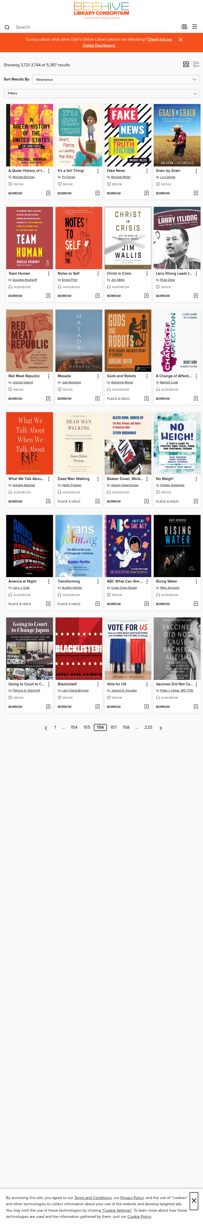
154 (74, 727)
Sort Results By (16, 79)
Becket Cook (169, 382)
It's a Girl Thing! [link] (71, 171)
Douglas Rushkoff (25, 280)
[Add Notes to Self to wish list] (97, 296)
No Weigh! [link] (165, 479)
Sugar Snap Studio (124, 588)
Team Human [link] (19, 273)
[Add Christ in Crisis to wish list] (146, 296)
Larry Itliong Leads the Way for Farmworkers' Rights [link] (175, 273)
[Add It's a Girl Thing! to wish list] (97, 193)
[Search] (7, 27)
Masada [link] (64, 376)
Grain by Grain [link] (168, 171)
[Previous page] (46, 727)
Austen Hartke (72, 588)
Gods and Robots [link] (121, 376)
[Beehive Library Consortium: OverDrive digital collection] (101, 10)
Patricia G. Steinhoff (26, 691)
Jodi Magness (71, 382)
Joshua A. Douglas (124, 691)
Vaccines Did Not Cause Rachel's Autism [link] (175, 684)
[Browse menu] (194, 27)
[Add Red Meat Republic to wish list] (48, 399)
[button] (186, 65)
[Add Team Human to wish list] (48, 296)
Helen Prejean (71, 485)
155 (86, 727)
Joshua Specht (23, 382)
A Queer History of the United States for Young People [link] (27, 171)
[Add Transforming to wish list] (97, 604)
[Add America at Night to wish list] (48, 604)
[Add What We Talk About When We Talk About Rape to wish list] (48, 502)
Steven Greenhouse (124, 485)
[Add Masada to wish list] (97, 399)
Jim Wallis (118, 280)
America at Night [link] (22, 581)
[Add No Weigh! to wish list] (196, 502)
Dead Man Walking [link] (74, 479)
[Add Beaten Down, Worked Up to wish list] (146, 502)
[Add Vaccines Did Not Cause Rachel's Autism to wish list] (196, 707)
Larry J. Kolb (21, 588)
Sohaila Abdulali (24, 485)
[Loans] (184, 28)
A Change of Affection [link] (174, 376)
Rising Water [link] (166, 581)
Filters (12, 93)
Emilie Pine (69, 280)
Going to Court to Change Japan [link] (27, 684)
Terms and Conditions (93, 1197)
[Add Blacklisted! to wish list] (97, 707)
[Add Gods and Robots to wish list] (146, 399)
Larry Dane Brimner (75, 691)
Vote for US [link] (116, 684)
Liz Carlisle (167, 177)
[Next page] (161, 727)
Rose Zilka (167, 280)
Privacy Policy (132, 1197)
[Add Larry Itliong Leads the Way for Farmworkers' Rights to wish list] (196, 296)
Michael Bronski (24, 177)
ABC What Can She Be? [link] (126, 581)
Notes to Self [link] (68, 273)
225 (148, 727)
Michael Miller (120, 177)
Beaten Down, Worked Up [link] (126, 479)
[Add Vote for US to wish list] (146, 707)
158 (126, 727)
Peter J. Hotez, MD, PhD (176, 691)
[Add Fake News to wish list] (146, 193)
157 (113, 727)
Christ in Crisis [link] (119, 273)
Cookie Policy (139, 1216)
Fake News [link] (116, 171)
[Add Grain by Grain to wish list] (196, 193)
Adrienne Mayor (122, 382)
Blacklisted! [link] (67, 684)
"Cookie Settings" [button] (117, 1210)
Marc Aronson (169, 588)
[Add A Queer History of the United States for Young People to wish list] (48, 193)
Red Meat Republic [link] (24, 376)
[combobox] (91, 27)
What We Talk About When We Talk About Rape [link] (27, 479)
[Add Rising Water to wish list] (196, 604)
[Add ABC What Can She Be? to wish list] (146, 604)
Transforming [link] (69, 581)
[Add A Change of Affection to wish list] (196, 399)
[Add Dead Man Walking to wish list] (97, 502)
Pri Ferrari (68, 177)
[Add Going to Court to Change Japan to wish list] (48, 707)
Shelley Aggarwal (172, 485)
